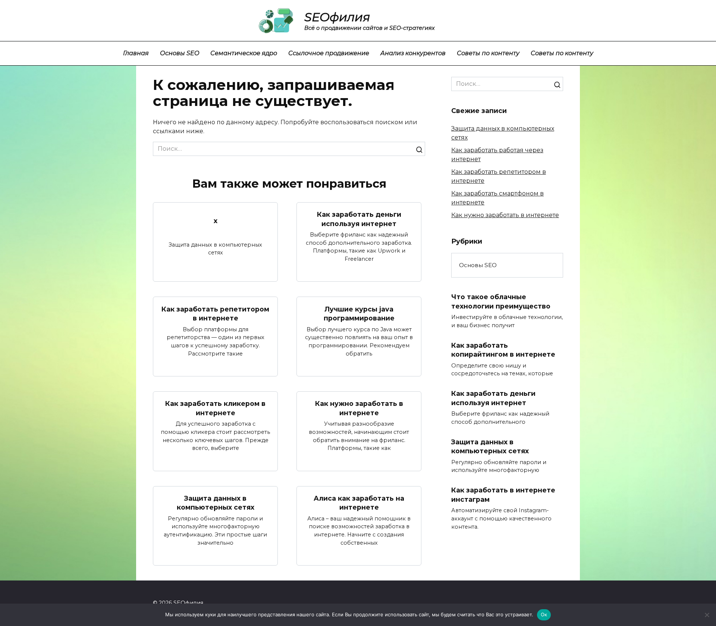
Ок (544, 614)
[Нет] (706, 615)
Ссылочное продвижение (328, 53)
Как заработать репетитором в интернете (215, 313)
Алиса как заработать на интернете (359, 502)
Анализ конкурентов (413, 53)
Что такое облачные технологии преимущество (500, 301)
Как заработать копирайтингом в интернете (503, 350)
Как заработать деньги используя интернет (359, 219)
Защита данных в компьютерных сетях (215, 502)
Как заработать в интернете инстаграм (503, 494)
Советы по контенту (488, 53)
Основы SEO (179, 53)
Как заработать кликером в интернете (215, 408)
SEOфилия (337, 17)
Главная (136, 53)
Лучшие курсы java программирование (359, 313)
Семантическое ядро (243, 53)
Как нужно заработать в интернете (359, 408)
